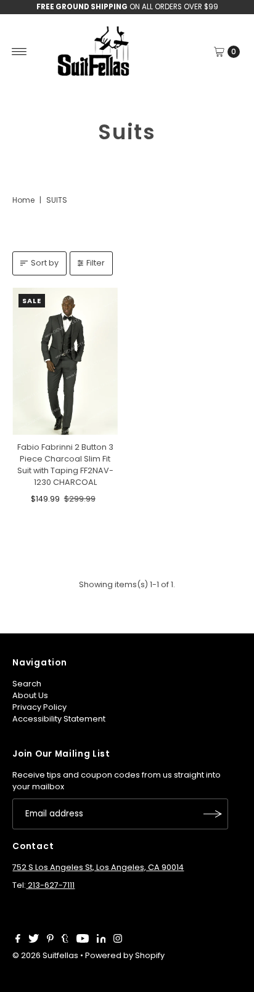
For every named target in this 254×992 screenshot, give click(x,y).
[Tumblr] (65, 940)
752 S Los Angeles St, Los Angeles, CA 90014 (98, 867)
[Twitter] (33, 940)
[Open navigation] (19, 51)
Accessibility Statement (58, 719)
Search (26, 683)
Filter (95, 263)
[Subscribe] (212, 814)
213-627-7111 (50, 885)
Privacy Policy (39, 707)
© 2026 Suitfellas (45, 955)
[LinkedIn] (101, 940)
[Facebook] (17, 940)
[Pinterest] (50, 940)
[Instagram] (117, 940)
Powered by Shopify (125, 955)
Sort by (45, 263)
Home (23, 200)
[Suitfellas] (127, 51)
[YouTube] (82, 940)
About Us (30, 695)
